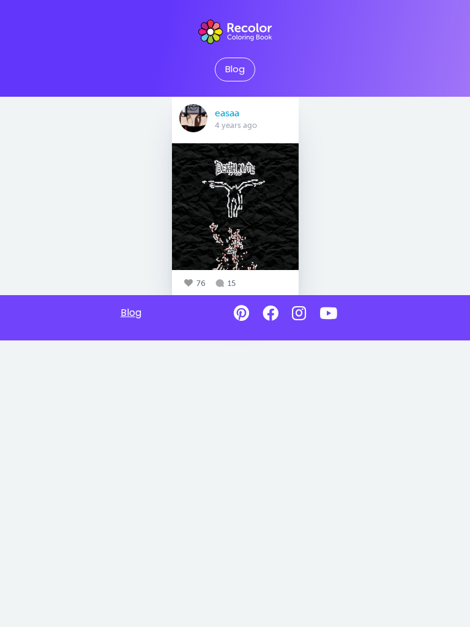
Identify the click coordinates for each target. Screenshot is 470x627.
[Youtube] (328, 313)
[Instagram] (299, 313)
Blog (235, 69)
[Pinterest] (241, 313)
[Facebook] (270, 313)
